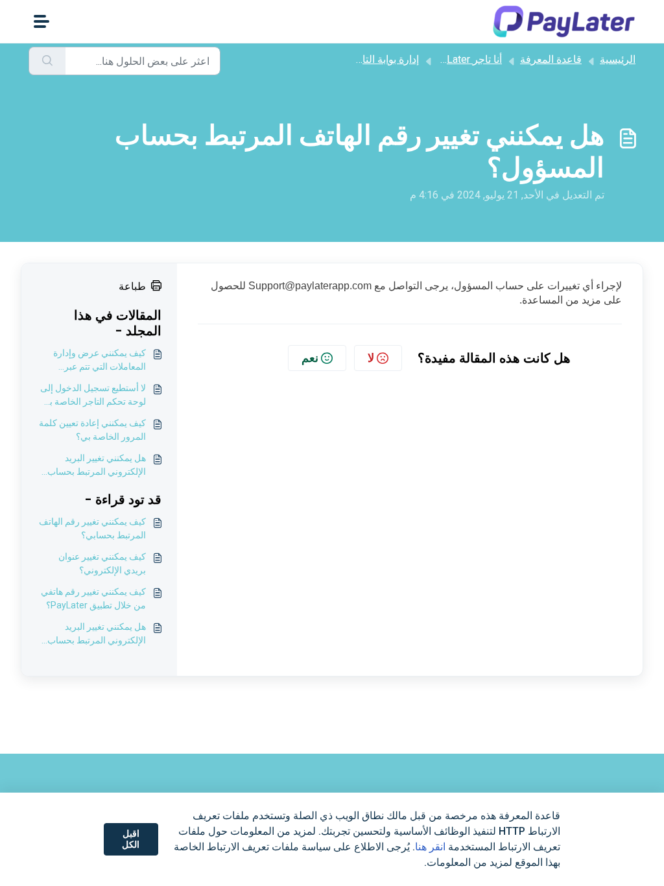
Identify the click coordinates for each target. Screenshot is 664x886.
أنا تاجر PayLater (465, 59)
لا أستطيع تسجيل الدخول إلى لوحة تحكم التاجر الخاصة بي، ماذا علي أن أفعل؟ (92, 396)
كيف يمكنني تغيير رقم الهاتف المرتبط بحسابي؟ (92, 528)
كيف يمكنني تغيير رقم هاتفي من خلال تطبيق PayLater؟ (93, 598)
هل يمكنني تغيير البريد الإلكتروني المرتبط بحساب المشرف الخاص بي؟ (96, 466)
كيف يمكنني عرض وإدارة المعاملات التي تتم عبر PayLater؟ (99, 361)
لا (371, 358)
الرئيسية (617, 59)
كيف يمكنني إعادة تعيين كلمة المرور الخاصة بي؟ (92, 430)
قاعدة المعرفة (551, 59)
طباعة (132, 286)
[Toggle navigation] (41, 21)
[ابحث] (47, 61)
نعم (310, 358)
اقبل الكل (130, 839)
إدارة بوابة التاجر (384, 59)
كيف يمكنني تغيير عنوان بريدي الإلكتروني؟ (102, 563)
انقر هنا (430, 847)
